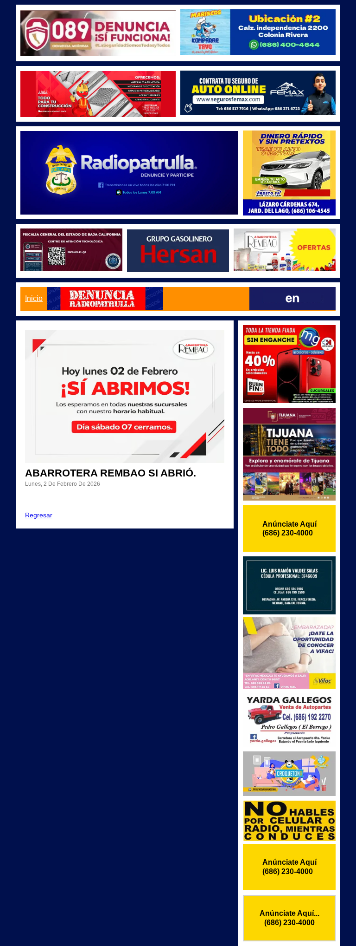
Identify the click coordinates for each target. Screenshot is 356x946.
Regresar (38, 515)
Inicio (34, 298)
